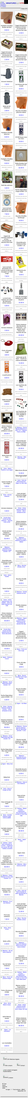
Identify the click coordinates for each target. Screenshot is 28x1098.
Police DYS (24, 8)
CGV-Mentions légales (13, 1059)
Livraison (10, 1077)
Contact (22, 1065)
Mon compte (8, 1065)
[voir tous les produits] (3, 6)
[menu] (26, 2)
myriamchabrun (7, 1071)
